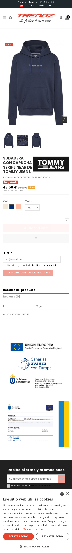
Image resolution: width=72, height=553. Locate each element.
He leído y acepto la (33, 265)
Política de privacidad (45, 265)
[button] (36, 546)
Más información (33, 529)
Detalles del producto (19, 290)
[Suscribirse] (61, 479)
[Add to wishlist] (36, 238)
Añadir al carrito (38, 228)
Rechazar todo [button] (52, 536)
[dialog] (36, 521)
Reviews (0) (11, 296)
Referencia (9, 177)
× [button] (67, 493)
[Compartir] (4, 253)
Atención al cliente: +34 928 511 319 (36, 2)
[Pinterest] (12, 253)
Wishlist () (46, 5)
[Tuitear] (8, 253)
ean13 (7, 314)
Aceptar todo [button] (18, 536)
